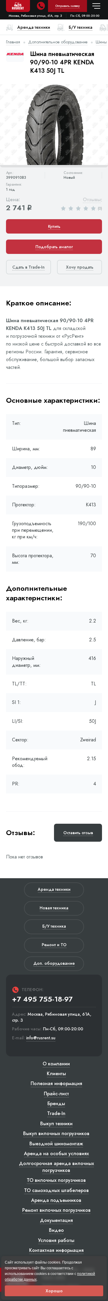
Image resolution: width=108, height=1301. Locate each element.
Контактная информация (56, 1250)
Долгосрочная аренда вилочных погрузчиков (56, 1166)
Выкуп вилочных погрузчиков (56, 1133)
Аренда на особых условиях (56, 1153)
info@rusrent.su (41, 1038)
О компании (56, 1063)
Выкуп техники (56, 1123)
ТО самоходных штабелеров (56, 1190)
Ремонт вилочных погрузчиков (56, 1210)
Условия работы (56, 1240)
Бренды (56, 1103)
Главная (13, 42)
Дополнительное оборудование (58, 42)
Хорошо (54, 1291)
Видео (56, 1230)
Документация (56, 1220)
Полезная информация (56, 1083)
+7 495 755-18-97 (42, 999)
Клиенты (56, 1073)
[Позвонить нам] (41, 6)
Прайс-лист (56, 1093)
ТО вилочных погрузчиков (56, 1180)
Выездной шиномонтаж (56, 1143)
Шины (101, 42)
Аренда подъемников (56, 1200)
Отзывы (92, 200)
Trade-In (56, 1113)
